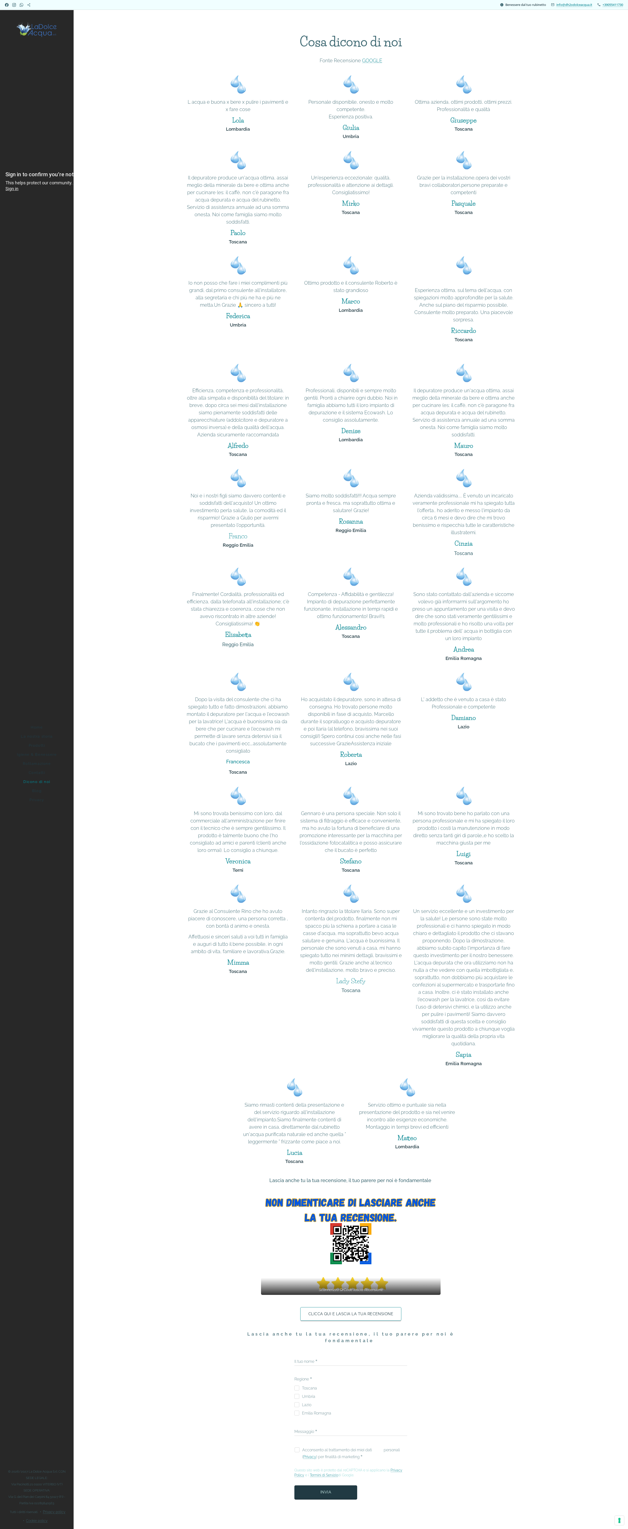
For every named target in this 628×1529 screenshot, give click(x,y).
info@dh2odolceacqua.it (574, 4)
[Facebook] (7, 5)
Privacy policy (54, 1512)
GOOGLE (372, 60)
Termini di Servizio (324, 1475)
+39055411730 (612, 4)
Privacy (309, 1456)
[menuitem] (36, 727)
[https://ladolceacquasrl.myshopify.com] (29, 5)
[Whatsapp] (21, 5)
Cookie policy (37, 1521)
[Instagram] (14, 5)
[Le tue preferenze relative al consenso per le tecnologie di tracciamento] (619, 1520)
